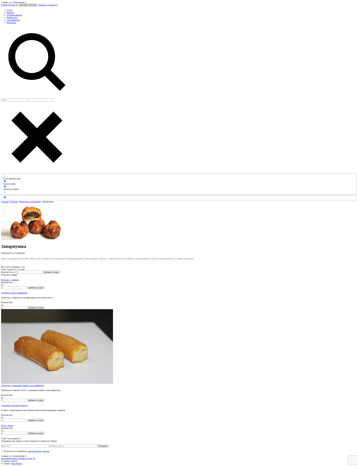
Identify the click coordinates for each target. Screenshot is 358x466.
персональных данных (39, 451)
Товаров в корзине (47, 5)
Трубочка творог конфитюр (14, 293)
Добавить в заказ (51, 272)
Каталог (10, 12)
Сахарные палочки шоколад (14, 405)
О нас (9, 10)
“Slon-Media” (16, 463)
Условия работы (14, 15)
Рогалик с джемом (10, 280)
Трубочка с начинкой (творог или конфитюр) (22, 385)
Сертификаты (13, 20)
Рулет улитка (7, 425)
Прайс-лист (12, 17)
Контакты (11, 22)
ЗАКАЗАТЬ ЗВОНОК (27, 5)
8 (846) (9, 5)
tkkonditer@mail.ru (9, 458)
